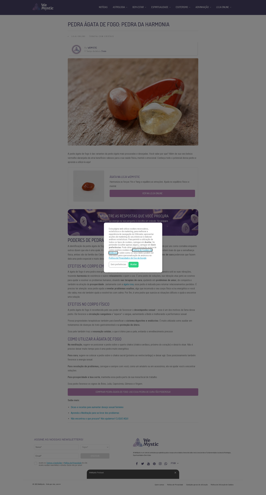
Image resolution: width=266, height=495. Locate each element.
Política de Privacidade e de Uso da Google (127, 258)
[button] (118, 264)
